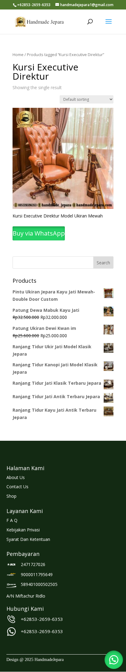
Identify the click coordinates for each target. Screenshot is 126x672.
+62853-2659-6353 (42, 619)
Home (18, 54)
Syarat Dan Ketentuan (28, 539)
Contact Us (17, 486)
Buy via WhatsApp (39, 233)
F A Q (11, 520)
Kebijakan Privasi (23, 530)
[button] (114, 660)
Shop (11, 496)
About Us (15, 477)
